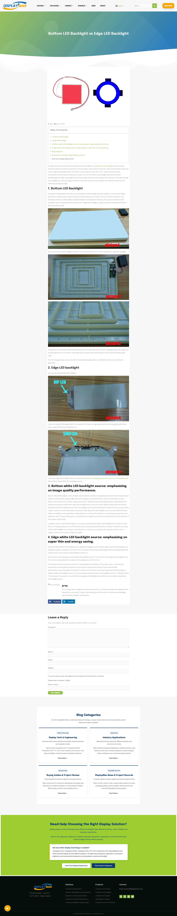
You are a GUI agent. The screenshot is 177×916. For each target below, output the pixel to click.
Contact (102, 6)
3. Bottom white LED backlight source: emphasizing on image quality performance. (80, 144)
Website (51, 668)
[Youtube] (132, 896)
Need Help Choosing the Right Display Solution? (68, 155)
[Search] (154, 5)
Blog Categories (57, 151)
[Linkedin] (128, 896)
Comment (52, 627)
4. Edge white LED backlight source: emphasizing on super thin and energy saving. (80, 148)
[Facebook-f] (120, 896)
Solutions (40, 6)
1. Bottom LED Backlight (60, 137)
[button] (54, 601)
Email (50, 660)
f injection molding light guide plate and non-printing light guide (106, 478)
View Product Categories (103, 865)
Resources (81, 6)
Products (68, 6)
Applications (54, 6)
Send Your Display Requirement (63, 159)
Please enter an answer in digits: (59, 680)
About (94, 6)
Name (50, 652)
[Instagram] (124, 896)
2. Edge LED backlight (59, 140)
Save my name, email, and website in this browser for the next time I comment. (77, 676)
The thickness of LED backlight (102, 166)
